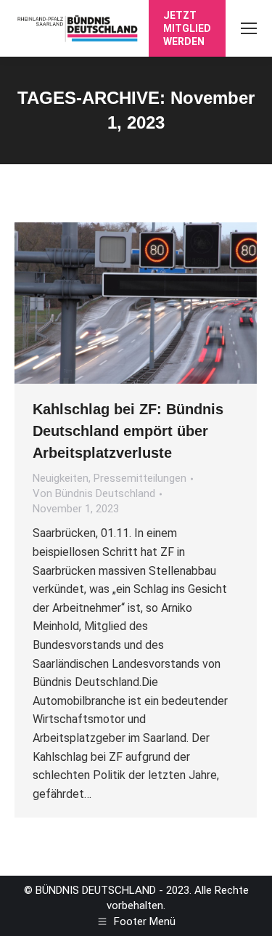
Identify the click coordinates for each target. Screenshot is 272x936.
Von (94, 493)
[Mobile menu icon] (248, 28)
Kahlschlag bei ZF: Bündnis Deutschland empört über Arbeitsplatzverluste (128, 431)
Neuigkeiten (60, 478)
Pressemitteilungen (140, 478)
